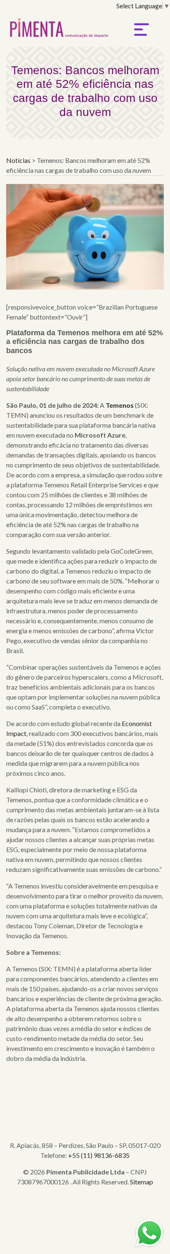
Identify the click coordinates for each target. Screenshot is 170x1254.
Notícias (19, 160)
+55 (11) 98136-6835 (99, 1155)
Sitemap (141, 1182)
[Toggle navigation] (141, 29)
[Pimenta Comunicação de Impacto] (57, 25)
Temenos (120, 405)
